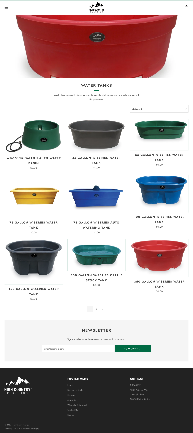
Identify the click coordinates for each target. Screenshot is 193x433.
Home (70, 385)
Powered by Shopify (31, 428)
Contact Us (72, 410)
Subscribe (131, 348)
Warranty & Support (77, 405)
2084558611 (136, 385)
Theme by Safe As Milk (13, 428)
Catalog (71, 395)
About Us (71, 400)
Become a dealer (75, 390)
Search (70, 415)
